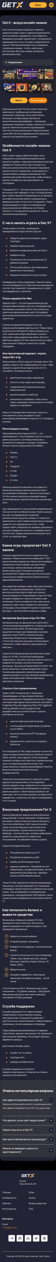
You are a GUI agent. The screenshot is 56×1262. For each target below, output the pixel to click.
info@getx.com (9, 1227)
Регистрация (9, 1208)
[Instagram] (44, 1238)
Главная (6, 1192)
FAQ (31, 1208)
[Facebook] (20, 1238)
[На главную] (28, 1176)
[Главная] (12, 5)
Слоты (32, 1197)
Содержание (15, 62)
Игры (31, 1192)
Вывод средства (37, 1203)
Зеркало (6, 1203)
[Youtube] (28, 1238)
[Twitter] (36, 1238)
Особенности (9, 1197)
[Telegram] (11, 1238)
